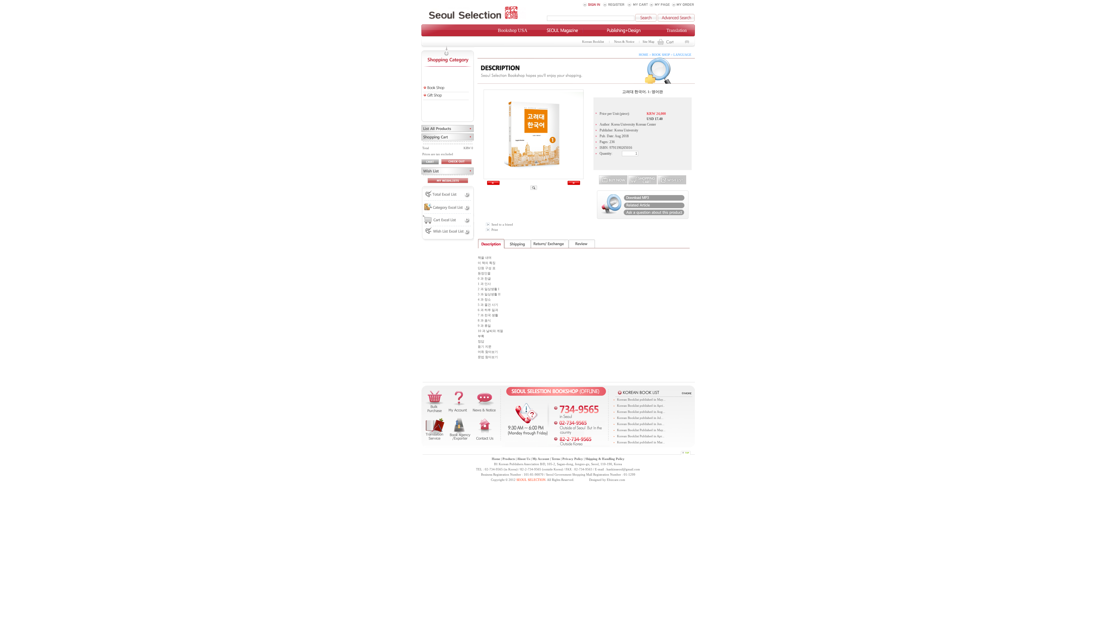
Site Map (648, 41)
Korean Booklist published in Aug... (641, 411)
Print (494, 229)
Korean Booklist (593, 41)
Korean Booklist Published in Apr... (640, 436)
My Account (540, 459)
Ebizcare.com (616, 479)
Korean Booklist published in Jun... (640, 424)
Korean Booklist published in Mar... (641, 442)
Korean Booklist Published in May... (641, 430)
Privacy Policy (572, 459)
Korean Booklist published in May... (641, 399)
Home (496, 459)
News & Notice (624, 41)
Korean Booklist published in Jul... (640, 418)
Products (508, 459)
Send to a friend (502, 224)
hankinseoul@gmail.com (623, 469)
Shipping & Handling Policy (605, 459)
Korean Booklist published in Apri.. (641, 405)
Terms (556, 459)
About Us (523, 459)
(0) (687, 41)
